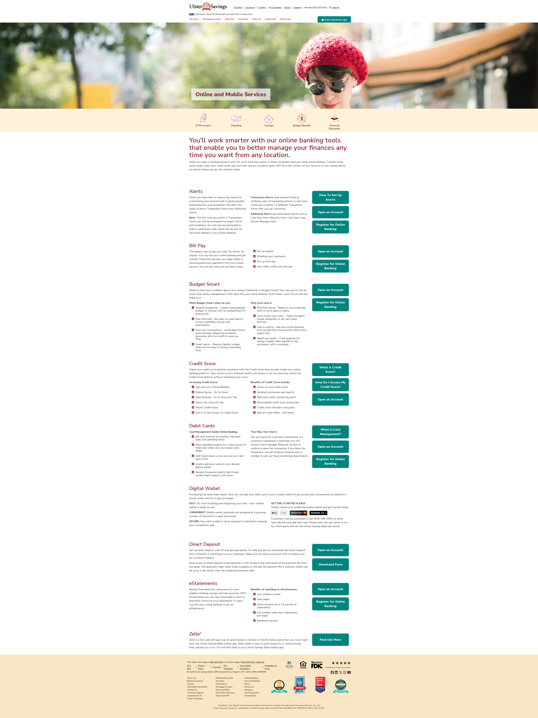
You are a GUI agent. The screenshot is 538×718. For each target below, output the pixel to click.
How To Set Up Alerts (330, 197)
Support (298, 7)
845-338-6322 (248, 662)
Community (270, 19)
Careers (262, 7)
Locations (250, 7)
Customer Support (195, 692)
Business (229, 19)
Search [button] (335, 7)
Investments (221, 684)
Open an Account (330, 212)
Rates (287, 7)
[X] (340, 672)
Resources (285, 19)
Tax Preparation (251, 692)
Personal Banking (252, 681)
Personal (193, 19)
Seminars (248, 689)
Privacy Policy (201, 667)
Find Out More (330, 640)
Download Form (330, 564)
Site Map (189, 667)
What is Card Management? (330, 431)
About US (191, 678)
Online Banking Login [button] (335, 19)
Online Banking (251, 678)
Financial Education (224, 678)
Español (238, 7)
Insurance (243, 19)
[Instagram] (344, 672)
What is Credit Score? (330, 369)
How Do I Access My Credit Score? (330, 384)
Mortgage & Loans (211, 19)
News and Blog (222, 689)
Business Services (195, 681)
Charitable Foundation (197, 687)
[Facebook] (332, 672)
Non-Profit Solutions (225, 692)
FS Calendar (275, 7)
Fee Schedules (228, 667)
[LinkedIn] (336, 672)
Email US (260, 662)
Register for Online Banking (330, 227)
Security (217, 667)
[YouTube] (349, 672)
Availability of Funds (271, 667)
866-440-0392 (216, 662)
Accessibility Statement (245, 667)
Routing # (315, 7)
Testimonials (250, 695)
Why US (256, 19)
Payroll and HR (222, 695)
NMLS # (259, 672)
